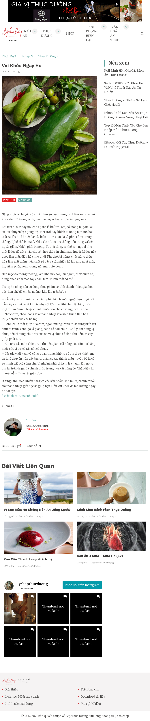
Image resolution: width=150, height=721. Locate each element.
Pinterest (10, 200)
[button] (20, 608)
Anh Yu (31, 420)
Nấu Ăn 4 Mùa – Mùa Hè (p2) (100, 556)
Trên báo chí (90, 689)
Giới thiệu (11, 689)
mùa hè (10, 406)
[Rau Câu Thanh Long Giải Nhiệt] (38, 552)
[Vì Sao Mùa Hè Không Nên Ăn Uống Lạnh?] (38, 502)
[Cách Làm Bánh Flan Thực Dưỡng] (111, 502)
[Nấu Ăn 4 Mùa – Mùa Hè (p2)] (111, 548)
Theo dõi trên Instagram (82, 585)
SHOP (70, 33)
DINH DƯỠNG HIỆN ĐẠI (92, 33)
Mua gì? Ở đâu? (91, 703)
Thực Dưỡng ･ (12, 56)
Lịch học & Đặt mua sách (22, 696)
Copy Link (26, 200)
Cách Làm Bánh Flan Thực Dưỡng (104, 510)
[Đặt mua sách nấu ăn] (37, 429)
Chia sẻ (32, 446)
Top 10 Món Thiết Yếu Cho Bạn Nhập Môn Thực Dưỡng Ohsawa (126, 130)
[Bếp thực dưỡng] (9, 682)
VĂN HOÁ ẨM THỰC (114, 33)
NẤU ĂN (27, 33)
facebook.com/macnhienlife (20, 396)
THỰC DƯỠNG (47, 33)
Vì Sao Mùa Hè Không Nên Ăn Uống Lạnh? (37, 510)
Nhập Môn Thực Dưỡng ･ (40, 56)
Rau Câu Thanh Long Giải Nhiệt (29, 559)
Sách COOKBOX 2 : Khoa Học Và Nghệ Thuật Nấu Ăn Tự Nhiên (124, 87)
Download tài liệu (93, 696)
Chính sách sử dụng (19, 703)
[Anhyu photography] (24, 681)
